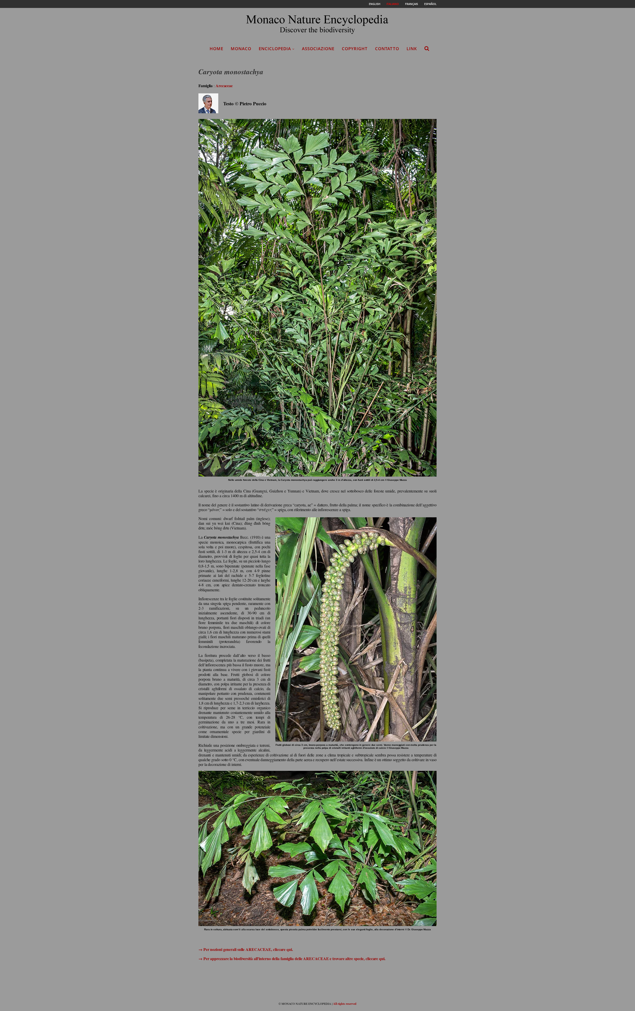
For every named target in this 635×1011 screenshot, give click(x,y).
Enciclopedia (275, 48)
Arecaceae (224, 85)
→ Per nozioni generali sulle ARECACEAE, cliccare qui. (245, 949)
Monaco (241, 48)
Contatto (387, 48)
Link (412, 48)
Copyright (355, 48)
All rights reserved (344, 1004)
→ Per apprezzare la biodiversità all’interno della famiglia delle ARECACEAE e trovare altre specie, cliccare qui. (291, 958)
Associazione (318, 48)
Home (216, 48)
